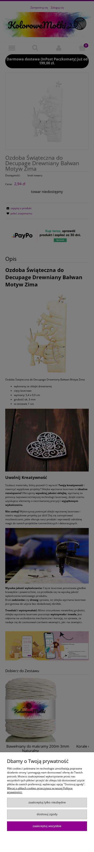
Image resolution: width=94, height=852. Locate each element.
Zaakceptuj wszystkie (47, 826)
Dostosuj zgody (47, 814)
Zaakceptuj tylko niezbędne (47, 802)
